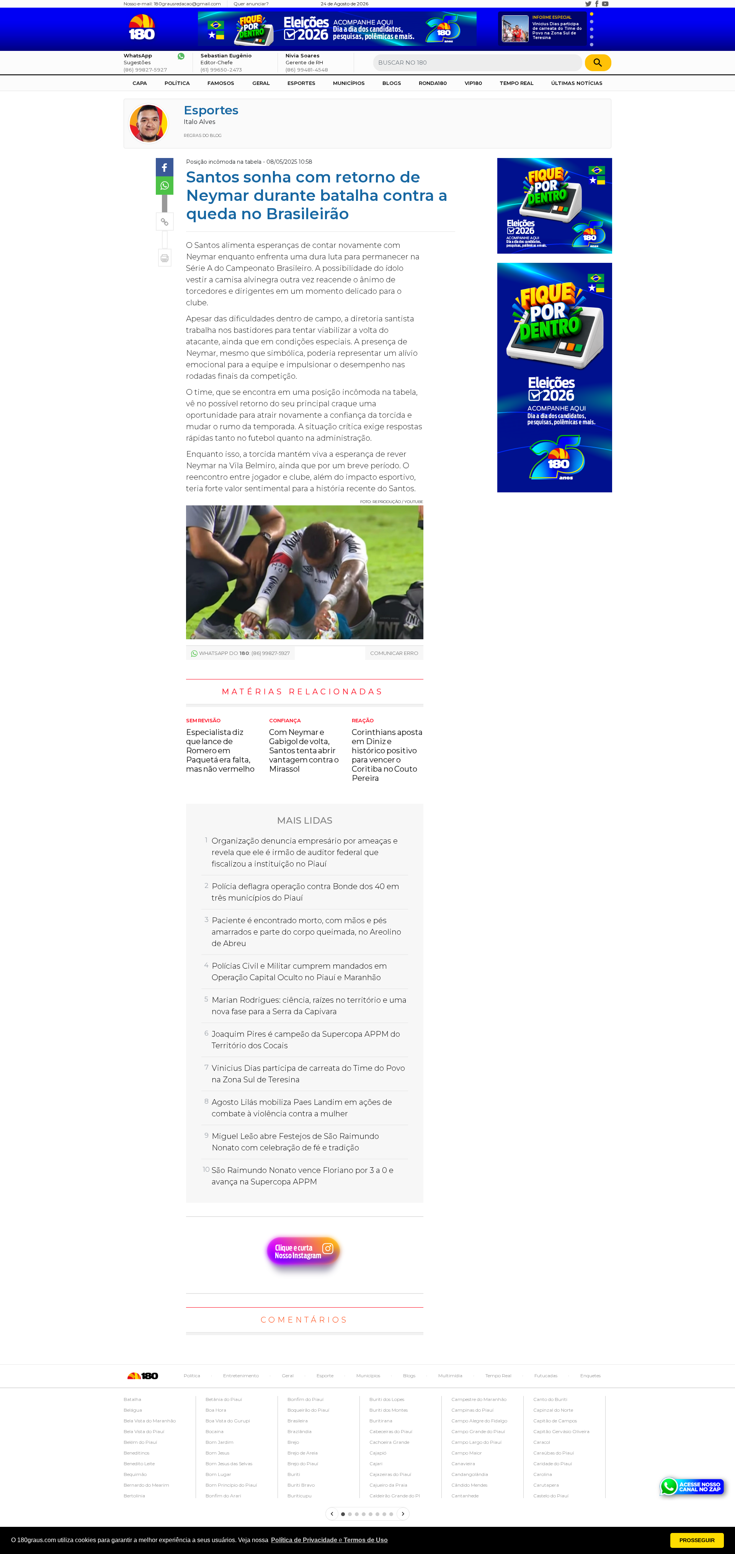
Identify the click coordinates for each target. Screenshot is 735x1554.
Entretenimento (241, 1375)
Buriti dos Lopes (386, 1399)
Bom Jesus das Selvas (229, 1463)
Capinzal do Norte (553, 1410)
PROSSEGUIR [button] (697, 1540)
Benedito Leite (139, 1463)
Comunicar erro (394, 653)
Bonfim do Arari (223, 1496)
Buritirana (380, 1421)
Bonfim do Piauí (305, 1399)
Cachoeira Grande (389, 1442)
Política (177, 83)
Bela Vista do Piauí (144, 1431)
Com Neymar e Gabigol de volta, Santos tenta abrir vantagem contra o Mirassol (304, 746)
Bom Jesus (217, 1453)
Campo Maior (466, 1453)
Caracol (541, 1442)
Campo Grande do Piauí (478, 1431)
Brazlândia (299, 1431)
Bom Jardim (220, 1442)
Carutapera (546, 1485)
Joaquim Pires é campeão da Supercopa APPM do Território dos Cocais (306, 1039)
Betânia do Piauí (224, 1399)
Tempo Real (517, 83)
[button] (329, 1540)
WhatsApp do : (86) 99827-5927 (244, 653)
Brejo (293, 1442)
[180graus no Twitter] (588, 4)
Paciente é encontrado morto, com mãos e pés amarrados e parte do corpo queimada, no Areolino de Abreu (306, 932)
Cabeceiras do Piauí (390, 1431)
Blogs (391, 83)
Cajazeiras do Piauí (390, 1474)
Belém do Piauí (140, 1442)
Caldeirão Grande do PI (394, 1496)
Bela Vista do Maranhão (150, 1421)
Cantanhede (465, 1496)
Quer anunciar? (251, 4)
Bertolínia (134, 1496)
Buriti (293, 1474)
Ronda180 (433, 83)
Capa (139, 83)
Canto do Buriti (550, 1399)
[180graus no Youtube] (605, 4)
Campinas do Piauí (472, 1410)
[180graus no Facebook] (597, 4)
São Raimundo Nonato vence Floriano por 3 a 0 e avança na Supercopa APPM (303, 1176)
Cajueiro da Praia (388, 1485)
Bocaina (215, 1431)
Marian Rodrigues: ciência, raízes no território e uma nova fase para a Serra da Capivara (309, 1005)
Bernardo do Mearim (146, 1485)
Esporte (325, 1375)
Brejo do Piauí (302, 1463)
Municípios (349, 83)
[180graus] (143, 27)
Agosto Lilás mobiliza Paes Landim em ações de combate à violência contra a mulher (302, 1108)
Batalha (132, 1399)
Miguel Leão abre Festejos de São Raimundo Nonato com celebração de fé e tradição (295, 1142)
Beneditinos (136, 1453)
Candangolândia (469, 1474)
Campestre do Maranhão (478, 1399)
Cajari (375, 1463)
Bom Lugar (218, 1474)
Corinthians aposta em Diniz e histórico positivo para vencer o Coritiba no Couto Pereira (387, 750)
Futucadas (545, 1375)
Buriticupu (299, 1496)
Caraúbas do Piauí (553, 1453)
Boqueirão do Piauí (308, 1410)
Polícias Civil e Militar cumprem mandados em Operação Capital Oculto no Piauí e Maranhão (299, 971)
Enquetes (590, 1375)
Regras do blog (203, 135)
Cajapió (377, 1453)
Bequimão (135, 1474)
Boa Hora (216, 1410)
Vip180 (473, 83)
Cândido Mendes (469, 1485)
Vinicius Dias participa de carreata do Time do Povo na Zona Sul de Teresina (557, 27)
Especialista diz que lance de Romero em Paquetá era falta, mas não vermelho (220, 746)
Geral (261, 83)
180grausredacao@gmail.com (187, 4)
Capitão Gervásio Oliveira (561, 1431)
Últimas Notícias (577, 83)
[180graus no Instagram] (580, 4)
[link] (164, 167)
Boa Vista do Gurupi (228, 1421)
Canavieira (463, 1463)
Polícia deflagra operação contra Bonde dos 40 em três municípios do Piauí (305, 892)
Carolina (542, 1474)
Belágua (133, 1410)
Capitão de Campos (555, 1421)
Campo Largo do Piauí (476, 1442)
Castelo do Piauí (550, 1496)
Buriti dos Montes (388, 1410)
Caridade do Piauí (552, 1463)
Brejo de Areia (302, 1453)
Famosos (220, 83)
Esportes (301, 83)
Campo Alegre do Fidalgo (479, 1421)
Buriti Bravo (301, 1485)
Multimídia (450, 1375)
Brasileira (297, 1421)
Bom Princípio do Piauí (231, 1485)
